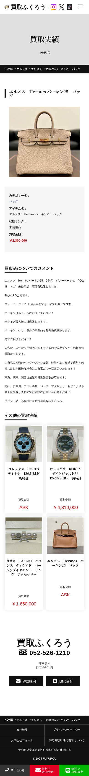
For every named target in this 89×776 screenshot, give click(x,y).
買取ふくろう (27, 7)
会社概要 (22, 729)
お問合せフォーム (22, 740)
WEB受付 (29, 681)
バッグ (13, 201)
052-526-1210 (49, 652)
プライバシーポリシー (67, 729)
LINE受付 (66, 681)
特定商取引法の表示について (67, 740)
